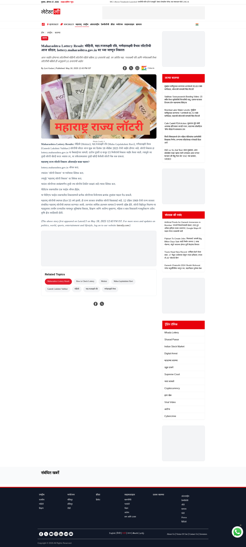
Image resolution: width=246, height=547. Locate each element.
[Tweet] (102, 304)
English (112, 533)
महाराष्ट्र (79, 24)
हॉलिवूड (70, 504)
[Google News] (66, 534)
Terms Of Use (181, 534)
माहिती (41, 504)
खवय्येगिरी (127, 500)
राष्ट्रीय (85, 24)
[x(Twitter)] (131, 68)
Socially (69, 24)
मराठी (124, 533)
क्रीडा (113, 24)
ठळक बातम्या (158, 495)
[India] (197, 24)
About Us (171, 534)
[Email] (71, 534)
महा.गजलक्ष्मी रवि (92, 289)
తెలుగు (135, 533)
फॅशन (126, 508)
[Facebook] (125, 68)
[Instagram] (56, 534)
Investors (203, 534)
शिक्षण (41, 508)
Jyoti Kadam (49, 68)
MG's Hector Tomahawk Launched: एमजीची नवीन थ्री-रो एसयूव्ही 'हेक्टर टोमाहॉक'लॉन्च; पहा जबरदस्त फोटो (133, 2)
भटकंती (127, 504)
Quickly (54, 24)
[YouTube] (51, 534)
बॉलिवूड (70, 500)
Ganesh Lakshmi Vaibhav (57, 289)
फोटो (182, 513)
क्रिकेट (98, 500)
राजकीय (41, 500)
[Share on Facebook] (96, 304)
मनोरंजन (119, 24)
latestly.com (123, 226)
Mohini (104, 281)
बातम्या (57, 33)
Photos (184, 517)
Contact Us (193, 534)
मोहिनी (77, 289)
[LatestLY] (50, 13)
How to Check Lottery (85, 281)
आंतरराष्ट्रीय (94, 24)
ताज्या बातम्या (172, 78)
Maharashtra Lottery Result (58, 281)
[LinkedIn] (61, 534)
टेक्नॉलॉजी (105, 24)
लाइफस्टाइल (129, 24)
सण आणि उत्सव (130, 517)
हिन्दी (118, 533)
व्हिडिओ (183, 522)
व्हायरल (139, 24)
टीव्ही (69, 508)
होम (42, 33)
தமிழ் (142, 533)
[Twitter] (46, 534)
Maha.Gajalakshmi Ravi (123, 281)
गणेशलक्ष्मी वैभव (110, 289)
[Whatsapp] (137, 68)
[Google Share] (149, 70)
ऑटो (182, 505)
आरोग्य (126, 512)
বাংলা (129, 533)
